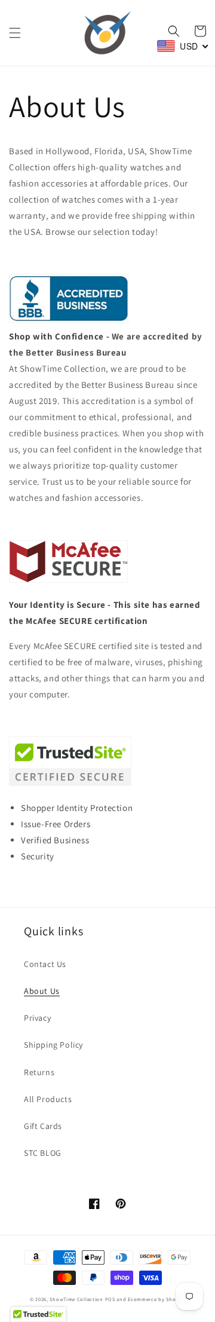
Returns (39, 1072)
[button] (15, 33)
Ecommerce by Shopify (156, 1299)
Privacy (37, 1017)
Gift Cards (43, 1126)
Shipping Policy (53, 1044)
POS (110, 1299)
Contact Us (45, 964)
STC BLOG (43, 1152)
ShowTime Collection (76, 1299)
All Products (48, 1099)
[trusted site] (70, 782)
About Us (42, 991)
